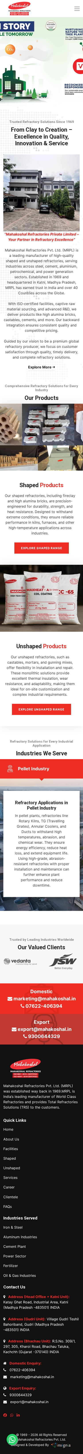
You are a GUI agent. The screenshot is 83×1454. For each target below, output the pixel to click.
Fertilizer (10, 1266)
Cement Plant (14, 1246)
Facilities (10, 1149)
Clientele (10, 1197)
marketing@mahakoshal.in (31, 1377)
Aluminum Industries (20, 1237)
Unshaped (11, 1168)
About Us (11, 1139)
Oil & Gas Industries (19, 1275)
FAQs (7, 1207)
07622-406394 (21, 1370)
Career (9, 1187)
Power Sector (14, 1256)
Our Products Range (42, 77)
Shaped (9, 1158)
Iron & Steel (13, 1227)
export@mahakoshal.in (28, 1402)
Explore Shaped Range (41, 548)
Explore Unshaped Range (41, 709)
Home (8, 1129)
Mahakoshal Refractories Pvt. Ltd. (41, 1439)
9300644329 (19, 1395)
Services (10, 1178)
